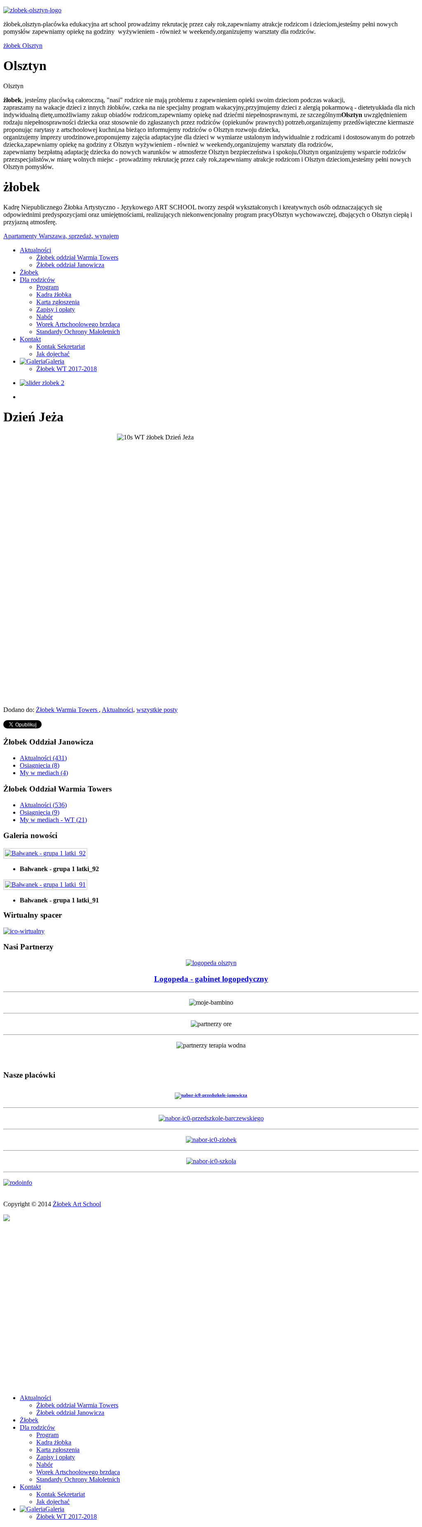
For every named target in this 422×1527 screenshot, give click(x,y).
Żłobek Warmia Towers (67, 709)
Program (47, 287)
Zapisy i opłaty (55, 309)
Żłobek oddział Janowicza (70, 264)
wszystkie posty (157, 709)
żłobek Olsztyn (22, 45)
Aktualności (35, 250)
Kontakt (30, 339)
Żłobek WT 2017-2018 (66, 368)
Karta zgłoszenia (58, 301)
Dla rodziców (37, 279)
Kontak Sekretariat (60, 346)
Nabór (44, 316)
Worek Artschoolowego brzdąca (78, 324)
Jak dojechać (53, 353)
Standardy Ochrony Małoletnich (78, 331)
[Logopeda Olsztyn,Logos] (211, 962)
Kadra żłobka (53, 294)
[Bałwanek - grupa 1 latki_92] (45, 853)
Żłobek (29, 272)
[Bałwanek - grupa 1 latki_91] (45, 884)
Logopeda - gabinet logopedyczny (211, 979)
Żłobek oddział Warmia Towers (77, 257)
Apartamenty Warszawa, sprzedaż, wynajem (61, 236)
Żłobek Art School (77, 1204)
